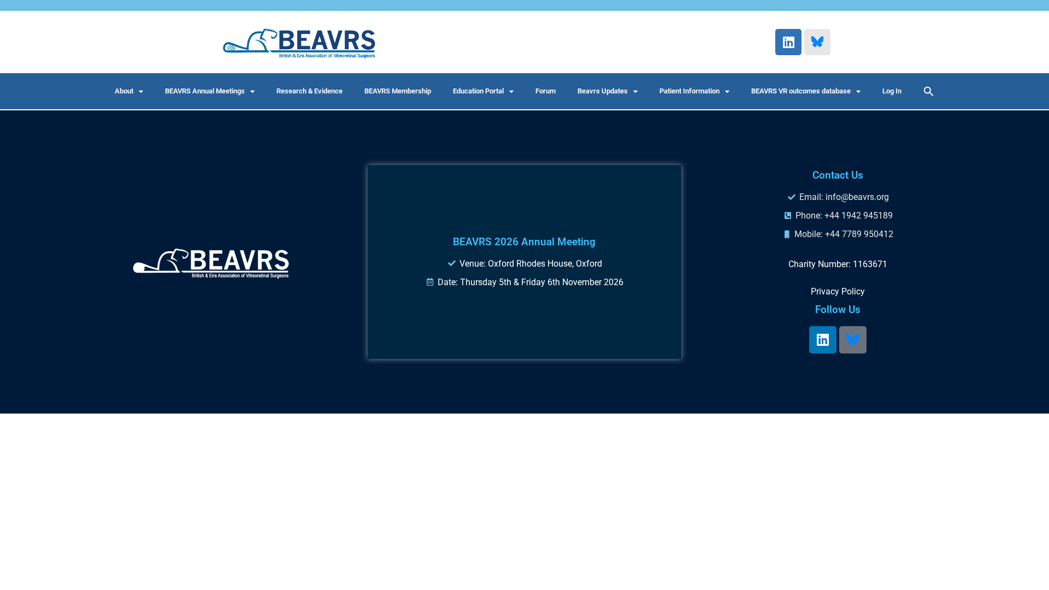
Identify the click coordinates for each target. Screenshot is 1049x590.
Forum (545, 91)
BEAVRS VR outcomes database (801, 91)
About (124, 91)
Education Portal (478, 91)
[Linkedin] (788, 42)
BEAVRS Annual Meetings (205, 91)
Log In (891, 91)
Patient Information (689, 91)
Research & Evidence (309, 91)
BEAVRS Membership (397, 91)
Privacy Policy (838, 291)
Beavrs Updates (602, 91)
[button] (928, 91)
